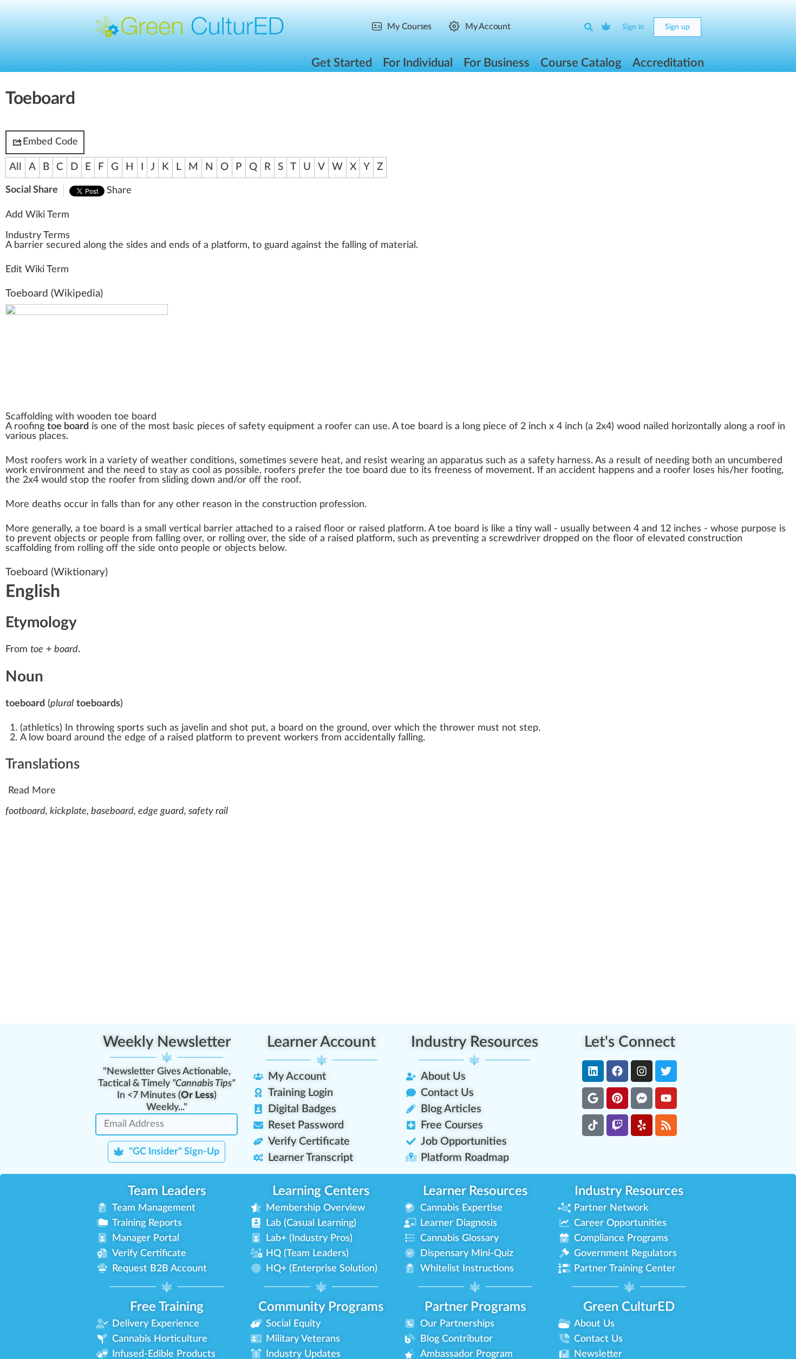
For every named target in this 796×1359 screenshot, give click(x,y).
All (15, 167)
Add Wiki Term (37, 215)
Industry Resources (474, 1041)
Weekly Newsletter (167, 1041)
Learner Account (321, 1041)
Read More (32, 791)
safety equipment (277, 426)
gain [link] (305, 245)
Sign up (677, 27)
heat (331, 460)
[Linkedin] (593, 1071)
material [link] (398, 245)
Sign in (633, 27)
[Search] (588, 27)
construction (289, 504)
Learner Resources (475, 1191)
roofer (338, 426)
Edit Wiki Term (37, 269)
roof (766, 426)
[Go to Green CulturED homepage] (189, 26)
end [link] (177, 245)
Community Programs (320, 1307)
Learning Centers (320, 1191)
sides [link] (137, 245)
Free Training (167, 1307)
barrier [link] (28, 245)
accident (577, 470)
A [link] (8, 245)
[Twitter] (666, 1071)
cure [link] (65, 245)
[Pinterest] (617, 1098)
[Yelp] (642, 1125)
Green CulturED (629, 1307)
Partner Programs (475, 1307)
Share (119, 190)
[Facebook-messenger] (642, 1098)
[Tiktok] (593, 1125)
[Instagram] (642, 1071)
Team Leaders (167, 1191)
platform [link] (229, 245)
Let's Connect (629, 1041)
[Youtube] (666, 1098)
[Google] (593, 1098)
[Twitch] (617, 1125)
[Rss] (666, 1125)
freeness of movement (483, 470)
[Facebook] (617, 1071)
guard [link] (276, 245)
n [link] (98, 245)
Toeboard (26, 293)
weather (169, 460)
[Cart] (606, 27)
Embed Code (50, 142)
